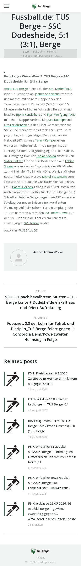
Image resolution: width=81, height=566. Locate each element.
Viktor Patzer (13, 161)
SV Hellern (31, 223)
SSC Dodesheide (60, 88)
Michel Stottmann (54, 176)
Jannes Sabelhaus (47, 94)
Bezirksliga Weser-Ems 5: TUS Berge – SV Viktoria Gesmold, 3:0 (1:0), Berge (51, 426)
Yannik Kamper (45, 140)
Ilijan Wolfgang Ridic (61, 114)
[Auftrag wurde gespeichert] (14, 379)
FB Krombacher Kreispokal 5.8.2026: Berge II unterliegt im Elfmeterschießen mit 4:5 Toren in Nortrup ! (52, 454)
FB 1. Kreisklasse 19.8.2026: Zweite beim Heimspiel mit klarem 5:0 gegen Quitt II (52, 378)
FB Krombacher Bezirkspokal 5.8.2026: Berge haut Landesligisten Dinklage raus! (48, 482)
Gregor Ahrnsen (15, 125)
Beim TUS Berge (16, 88)
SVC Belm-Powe (56, 213)
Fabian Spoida (46, 156)
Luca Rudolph (56, 120)
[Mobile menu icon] (6, 6)
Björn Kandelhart (28, 114)
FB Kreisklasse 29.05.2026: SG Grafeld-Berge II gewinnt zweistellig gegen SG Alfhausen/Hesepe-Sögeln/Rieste (52, 511)
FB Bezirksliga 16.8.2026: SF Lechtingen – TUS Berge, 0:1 (48, 401)
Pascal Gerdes (22, 187)
